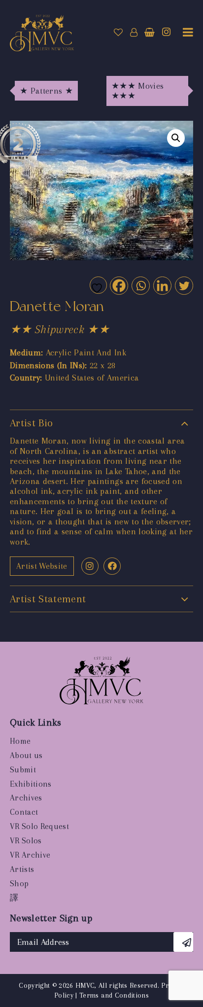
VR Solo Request (39, 826)
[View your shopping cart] (149, 32)
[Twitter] (183, 285)
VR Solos (26, 840)
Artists (22, 869)
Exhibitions (31, 784)
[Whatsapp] (140, 285)
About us (26, 755)
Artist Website (42, 566)
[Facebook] (118, 285)
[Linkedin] (161, 285)
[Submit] (183, 942)
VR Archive (30, 855)
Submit (23, 769)
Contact (24, 812)
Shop (19, 883)
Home (20, 741)
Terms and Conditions (114, 995)
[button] (176, 138)
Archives (26, 797)
